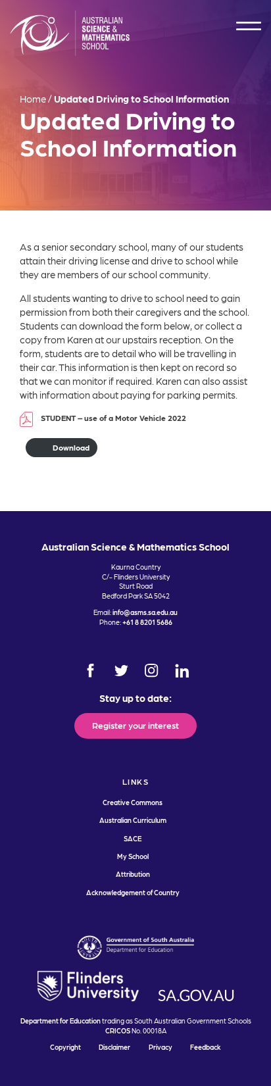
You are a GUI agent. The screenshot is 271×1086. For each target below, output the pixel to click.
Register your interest (135, 725)
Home (33, 99)
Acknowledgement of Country (133, 892)
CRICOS (117, 1030)
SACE (132, 838)
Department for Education (60, 1020)
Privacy (160, 1047)
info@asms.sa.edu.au (145, 612)
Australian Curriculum (132, 820)
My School (133, 856)
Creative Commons (132, 802)
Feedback (205, 1047)
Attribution (133, 874)
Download (71, 447)
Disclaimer (114, 1047)
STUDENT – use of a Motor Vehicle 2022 (113, 417)
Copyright (65, 1047)
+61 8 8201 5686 (147, 622)
